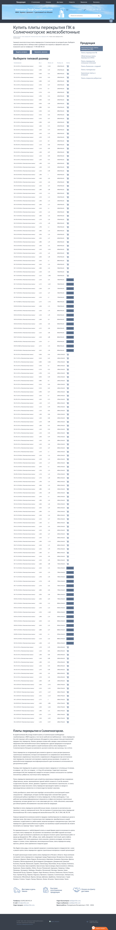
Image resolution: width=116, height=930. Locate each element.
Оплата (48, 2)
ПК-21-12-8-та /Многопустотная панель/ (24, 373)
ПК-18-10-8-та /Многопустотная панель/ (24, 70)
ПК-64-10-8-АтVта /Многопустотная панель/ (24, 242)
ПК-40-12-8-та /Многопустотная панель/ (24, 444)
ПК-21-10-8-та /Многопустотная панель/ (24, 81)
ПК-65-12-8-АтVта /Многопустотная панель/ (24, 537)
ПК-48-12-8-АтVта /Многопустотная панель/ (24, 474)
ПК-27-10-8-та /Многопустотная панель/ (24, 103)
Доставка (60, 2)
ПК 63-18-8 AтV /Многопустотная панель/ (24, 684)
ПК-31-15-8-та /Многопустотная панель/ (24, 673)
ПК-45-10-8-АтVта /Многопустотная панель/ (24, 171)
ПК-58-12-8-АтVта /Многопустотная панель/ (24, 511)
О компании (36, 2)
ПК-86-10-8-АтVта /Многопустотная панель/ (24, 332)
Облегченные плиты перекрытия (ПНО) (88, 57)
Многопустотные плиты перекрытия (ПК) (40, 36)
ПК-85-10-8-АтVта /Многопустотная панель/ (24, 328)
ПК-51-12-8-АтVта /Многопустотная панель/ (24, 485)
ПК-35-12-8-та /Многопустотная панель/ (24, 425)
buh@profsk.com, (75, 901)
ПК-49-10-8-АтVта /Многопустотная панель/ (24, 186)
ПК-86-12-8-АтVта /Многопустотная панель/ (24, 625)
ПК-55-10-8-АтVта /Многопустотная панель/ (24, 208)
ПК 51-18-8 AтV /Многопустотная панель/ (24, 699)
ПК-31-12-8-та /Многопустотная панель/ (24, 410)
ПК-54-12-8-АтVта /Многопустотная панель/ (24, 496)
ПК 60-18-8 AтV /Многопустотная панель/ (24, 688)
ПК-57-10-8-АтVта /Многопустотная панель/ (24, 215)
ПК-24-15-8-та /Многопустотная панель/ (24, 647)
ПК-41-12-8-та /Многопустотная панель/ (24, 448)
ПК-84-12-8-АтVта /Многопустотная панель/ (24, 616)
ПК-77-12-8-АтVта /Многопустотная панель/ (24, 585)
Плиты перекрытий (26, 36)
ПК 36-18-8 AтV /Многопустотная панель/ (24, 710)
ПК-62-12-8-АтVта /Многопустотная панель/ (24, 526)
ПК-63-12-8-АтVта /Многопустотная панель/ (24, 530)
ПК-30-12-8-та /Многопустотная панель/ (24, 407)
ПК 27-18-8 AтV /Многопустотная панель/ (24, 718)
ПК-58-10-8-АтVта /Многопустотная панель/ (24, 219)
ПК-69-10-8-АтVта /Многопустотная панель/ (24, 260)
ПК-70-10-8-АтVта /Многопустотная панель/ (24, 264)
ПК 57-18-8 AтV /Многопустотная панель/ (24, 692)
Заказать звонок (40, 52)
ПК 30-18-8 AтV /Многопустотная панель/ (24, 714)
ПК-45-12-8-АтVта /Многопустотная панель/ (24, 463)
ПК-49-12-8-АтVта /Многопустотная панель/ (24, 478)
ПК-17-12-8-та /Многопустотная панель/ (24, 358)
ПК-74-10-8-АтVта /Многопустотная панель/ (24, 279)
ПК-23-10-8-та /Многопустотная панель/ (24, 88)
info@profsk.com (23, 903)
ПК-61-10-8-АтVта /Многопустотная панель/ (24, 230)
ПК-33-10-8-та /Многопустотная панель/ (24, 126)
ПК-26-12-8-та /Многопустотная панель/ (24, 392)
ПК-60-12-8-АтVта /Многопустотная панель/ (24, 519)
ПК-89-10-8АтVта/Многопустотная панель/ (24, 346)
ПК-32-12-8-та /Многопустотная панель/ (24, 414)
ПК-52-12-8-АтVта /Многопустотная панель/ (24, 489)
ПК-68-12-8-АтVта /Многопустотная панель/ (24, 549)
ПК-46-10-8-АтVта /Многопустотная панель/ (24, 174)
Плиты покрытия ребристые (91, 78)
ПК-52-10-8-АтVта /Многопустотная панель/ (24, 197)
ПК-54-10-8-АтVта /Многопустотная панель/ (24, 204)
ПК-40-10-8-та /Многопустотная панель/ (24, 152)
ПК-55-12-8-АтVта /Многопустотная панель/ (24, 500)
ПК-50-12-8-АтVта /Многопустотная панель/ (24, 481)
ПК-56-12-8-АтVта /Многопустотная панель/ (24, 504)
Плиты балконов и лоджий (91, 66)
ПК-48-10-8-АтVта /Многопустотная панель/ (24, 182)
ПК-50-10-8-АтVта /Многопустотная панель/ (24, 189)
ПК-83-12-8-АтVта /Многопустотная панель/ (24, 612)
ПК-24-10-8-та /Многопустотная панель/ (24, 92)
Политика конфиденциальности (25, 924)
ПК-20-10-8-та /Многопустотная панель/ (24, 77)
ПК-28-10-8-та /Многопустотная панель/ (24, 107)
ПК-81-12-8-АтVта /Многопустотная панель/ (24, 603)
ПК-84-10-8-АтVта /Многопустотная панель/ (24, 324)
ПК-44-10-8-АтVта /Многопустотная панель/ (24, 167)
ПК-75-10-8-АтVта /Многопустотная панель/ (24, 284)
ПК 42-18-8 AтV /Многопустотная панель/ (24, 707)
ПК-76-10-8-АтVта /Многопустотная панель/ (24, 288)
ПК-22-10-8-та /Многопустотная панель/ (24, 85)
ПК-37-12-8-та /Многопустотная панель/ (24, 433)
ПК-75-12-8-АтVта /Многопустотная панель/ (24, 577)
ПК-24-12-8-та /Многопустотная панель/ (24, 384)
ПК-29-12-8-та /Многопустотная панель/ (24, 403)
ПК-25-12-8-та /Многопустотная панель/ (24, 388)
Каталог (19, 36)
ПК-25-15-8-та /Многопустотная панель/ (24, 651)
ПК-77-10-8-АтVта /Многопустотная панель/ (24, 293)
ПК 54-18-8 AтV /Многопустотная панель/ (24, 696)
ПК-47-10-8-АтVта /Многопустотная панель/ (24, 178)
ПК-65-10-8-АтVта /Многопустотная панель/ (24, 245)
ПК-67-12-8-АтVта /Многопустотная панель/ (24, 545)
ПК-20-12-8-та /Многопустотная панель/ (24, 369)
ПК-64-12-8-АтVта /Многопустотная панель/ (24, 534)
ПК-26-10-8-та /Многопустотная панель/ (24, 100)
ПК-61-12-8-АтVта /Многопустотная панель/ (24, 522)
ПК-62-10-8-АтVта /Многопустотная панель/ (24, 234)
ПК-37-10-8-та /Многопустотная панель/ (24, 141)
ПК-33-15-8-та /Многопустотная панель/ (24, 681)
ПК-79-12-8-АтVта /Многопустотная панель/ (24, 594)
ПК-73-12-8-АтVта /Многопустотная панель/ (24, 568)
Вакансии (84, 2)
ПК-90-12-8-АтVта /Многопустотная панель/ (24, 643)
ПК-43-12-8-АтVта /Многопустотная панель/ (24, 455)
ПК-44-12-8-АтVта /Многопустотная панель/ (24, 459)
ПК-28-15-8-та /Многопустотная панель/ (24, 662)
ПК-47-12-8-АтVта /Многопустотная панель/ (24, 470)
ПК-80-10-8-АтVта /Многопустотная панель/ (24, 306)
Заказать (70, 280)
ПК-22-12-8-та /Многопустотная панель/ (24, 377)
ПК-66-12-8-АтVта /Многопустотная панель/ (24, 541)
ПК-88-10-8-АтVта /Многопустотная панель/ (24, 341)
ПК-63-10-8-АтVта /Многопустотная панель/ (24, 238)
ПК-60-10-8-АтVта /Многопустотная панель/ (24, 227)
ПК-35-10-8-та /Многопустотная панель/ (24, 133)
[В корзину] (70, 66)
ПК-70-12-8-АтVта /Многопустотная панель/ (24, 556)
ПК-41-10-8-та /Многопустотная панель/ (24, 156)
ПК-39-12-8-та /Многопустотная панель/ (24, 440)
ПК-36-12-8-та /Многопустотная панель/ (24, 429)
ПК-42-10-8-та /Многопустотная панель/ (24, 159)
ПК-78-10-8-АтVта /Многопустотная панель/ (24, 297)
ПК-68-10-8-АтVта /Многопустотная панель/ (24, 257)
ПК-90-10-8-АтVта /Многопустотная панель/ (24, 350)
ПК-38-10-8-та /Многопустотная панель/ (24, 144)
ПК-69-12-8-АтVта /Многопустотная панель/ (24, 552)
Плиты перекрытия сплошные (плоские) (88, 62)
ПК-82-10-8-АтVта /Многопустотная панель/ (24, 315)
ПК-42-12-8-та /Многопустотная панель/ (24, 451)
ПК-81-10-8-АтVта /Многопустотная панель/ (24, 310)
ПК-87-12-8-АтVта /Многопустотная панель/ (24, 630)
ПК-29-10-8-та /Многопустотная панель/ (24, 111)
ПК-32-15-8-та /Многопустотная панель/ (24, 677)
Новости (72, 2)
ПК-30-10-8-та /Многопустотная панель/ (24, 115)
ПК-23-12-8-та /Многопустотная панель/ (24, 380)
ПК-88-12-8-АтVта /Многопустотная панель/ (24, 634)
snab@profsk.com (74, 903)
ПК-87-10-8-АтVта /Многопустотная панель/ (24, 337)
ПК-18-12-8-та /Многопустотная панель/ (24, 362)
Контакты (96, 2)
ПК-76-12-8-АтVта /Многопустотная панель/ (24, 581)
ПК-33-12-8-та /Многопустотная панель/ (24, 418)
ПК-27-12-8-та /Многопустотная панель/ (24, 395)
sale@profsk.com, (29, 905)
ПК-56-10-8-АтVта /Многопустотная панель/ (24, 212)
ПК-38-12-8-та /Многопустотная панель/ (24, 436)
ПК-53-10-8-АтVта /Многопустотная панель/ (24, 201)
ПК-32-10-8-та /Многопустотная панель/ (24, 122)
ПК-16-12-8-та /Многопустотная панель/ (24, 354)
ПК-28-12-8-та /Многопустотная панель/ (24, 399)
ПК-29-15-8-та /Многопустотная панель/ (24, 666)
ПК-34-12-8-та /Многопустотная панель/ (24, 422)
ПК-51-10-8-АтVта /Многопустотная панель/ (24, 193)
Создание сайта (93, 921)
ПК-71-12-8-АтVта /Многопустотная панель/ (24, 560)
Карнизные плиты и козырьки (88, 74)
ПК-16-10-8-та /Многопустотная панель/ (24, 66)
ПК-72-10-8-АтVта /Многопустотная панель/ (24, 272)
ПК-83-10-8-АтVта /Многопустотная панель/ (24, 319)
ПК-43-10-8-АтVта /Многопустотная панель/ (24, 163)
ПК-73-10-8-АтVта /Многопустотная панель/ (24, 275)
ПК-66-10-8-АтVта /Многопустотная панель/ (24, 249)
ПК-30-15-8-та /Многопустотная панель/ (24, 669)
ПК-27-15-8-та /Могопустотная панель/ (23, 658)
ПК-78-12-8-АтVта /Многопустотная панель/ (24, 590)
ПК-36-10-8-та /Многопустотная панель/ (24, 137)
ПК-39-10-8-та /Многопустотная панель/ (24, 148)
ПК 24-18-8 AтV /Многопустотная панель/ (24, 722)
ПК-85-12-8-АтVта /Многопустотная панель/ (24, 621)
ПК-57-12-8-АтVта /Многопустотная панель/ (24, 508)
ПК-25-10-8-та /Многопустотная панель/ (24, 96)
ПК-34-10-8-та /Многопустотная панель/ (24, 129)
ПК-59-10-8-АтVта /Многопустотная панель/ (24, 223)
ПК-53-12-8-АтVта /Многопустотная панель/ (24, 493)
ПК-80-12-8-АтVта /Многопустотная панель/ (24, 599)
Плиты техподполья (88, 70)
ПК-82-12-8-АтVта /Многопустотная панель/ (24, 607)
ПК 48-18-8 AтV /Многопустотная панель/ (24, 703)
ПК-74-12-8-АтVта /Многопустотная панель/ (24, 572)
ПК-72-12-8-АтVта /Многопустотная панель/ (24, 564)
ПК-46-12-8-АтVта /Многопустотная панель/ (24, 466)
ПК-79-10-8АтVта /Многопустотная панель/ (24, 301)
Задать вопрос (21, 52)
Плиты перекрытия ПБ (89, 53)
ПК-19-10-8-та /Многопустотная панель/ (24, 73)
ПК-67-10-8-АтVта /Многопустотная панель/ (24, 253)
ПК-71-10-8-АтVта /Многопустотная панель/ (24, 268)
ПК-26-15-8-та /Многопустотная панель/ (24, 654)
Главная (15, 36)
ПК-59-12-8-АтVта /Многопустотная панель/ (24, 515)
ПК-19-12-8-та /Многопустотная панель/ (24, 365)
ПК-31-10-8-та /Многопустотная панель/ (24, 118)
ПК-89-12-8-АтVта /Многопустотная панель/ (24, 638)
